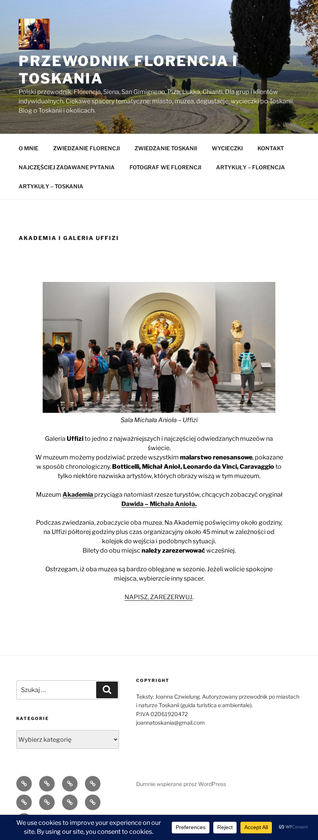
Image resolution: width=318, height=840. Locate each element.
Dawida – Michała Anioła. (159, 504)
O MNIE (28, 148)
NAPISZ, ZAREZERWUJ (158, 597)
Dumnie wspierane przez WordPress (181, 784)
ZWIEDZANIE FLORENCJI (86, 148)
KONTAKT (271, 148)
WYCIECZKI (227, 148)
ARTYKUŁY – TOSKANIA (51, 186)
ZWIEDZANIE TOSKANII (166, 148)
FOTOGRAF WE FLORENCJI (165, 167)
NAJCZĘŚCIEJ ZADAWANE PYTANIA (67, 167)
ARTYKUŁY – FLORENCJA (250, 167)
